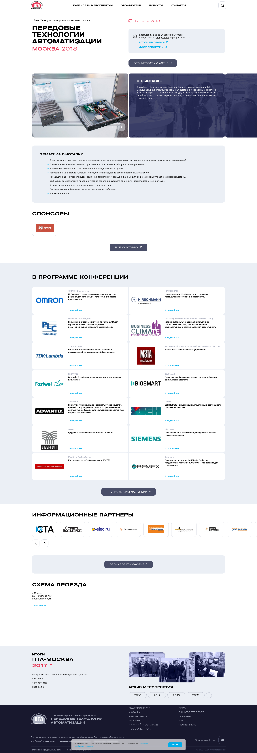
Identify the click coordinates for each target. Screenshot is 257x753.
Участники (38, 678)
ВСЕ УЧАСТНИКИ (127, 247)
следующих (162, 37)
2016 (176, 695)
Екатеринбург (139, 708)
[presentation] (112, 127)
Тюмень (184, 716)
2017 (157, 695)
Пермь (183, 708)
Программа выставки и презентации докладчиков (59, 674)
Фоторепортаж (151, 47)
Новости (156, 5)
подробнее (76, 310)
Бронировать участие (151, 63)
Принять (175, 745)
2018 (137, 695)
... (209, 695)
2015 (195, 695)
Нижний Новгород (143, 724)
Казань (134, 712)
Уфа (181, 720)
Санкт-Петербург (191, 712)
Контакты (178, 5)
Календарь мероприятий (93, 5)
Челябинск (187, 724)
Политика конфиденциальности (46, 749)
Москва (134, 720)
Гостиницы (40, 605)
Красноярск (138, 716)
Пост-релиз (38, 687)
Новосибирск (139, 728)
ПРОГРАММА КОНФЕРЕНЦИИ (127, 491)
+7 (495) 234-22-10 (43, 741)
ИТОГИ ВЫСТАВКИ (152, 42)
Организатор (131, 5)
